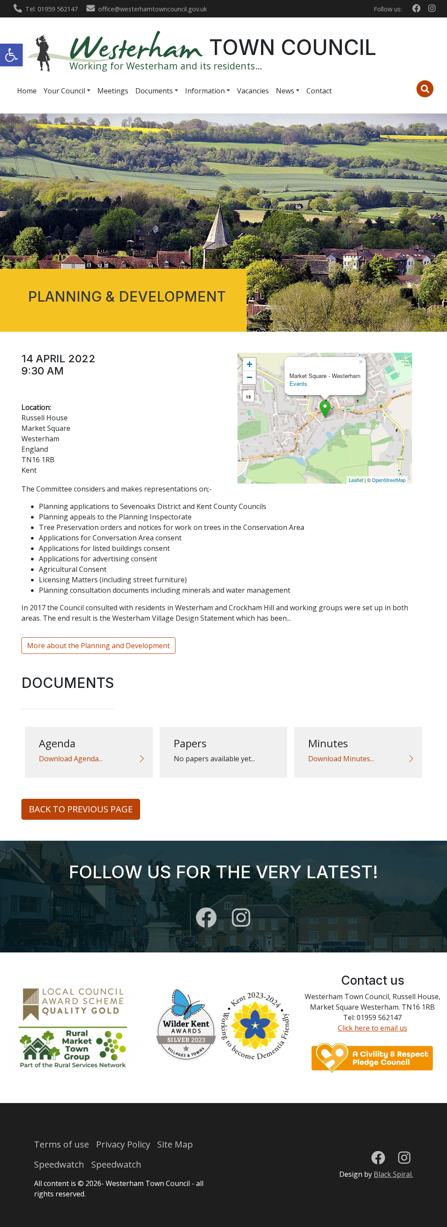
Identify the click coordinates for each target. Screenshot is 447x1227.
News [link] (285, 91)
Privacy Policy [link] (123, 1144)
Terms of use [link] (61, 1144)
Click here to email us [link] (372, 1028)
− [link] (249, 377)
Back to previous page (81, 809)
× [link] (361, 360)
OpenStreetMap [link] (389, 479)
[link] (11, 55)
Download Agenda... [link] (71, 758)
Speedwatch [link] (59, 1164)
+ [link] (249, 364)
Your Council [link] (64, 91)
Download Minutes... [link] (341, 758)
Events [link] (298, 383)
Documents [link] (154, 91)
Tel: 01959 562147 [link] (51, 9)
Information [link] (205, 91)
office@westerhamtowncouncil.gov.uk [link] (152, 9)
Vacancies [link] (253, 91)
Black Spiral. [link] (393, 1174)
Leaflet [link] (356, 479)
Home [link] (27, 91)
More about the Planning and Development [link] (98, 645)
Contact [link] (319, 91)
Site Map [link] (175, 1144)
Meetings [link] (112, 91)
